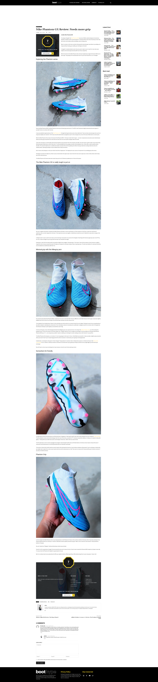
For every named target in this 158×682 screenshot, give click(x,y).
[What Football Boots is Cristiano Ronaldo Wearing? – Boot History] (118, 82)
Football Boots (39, 26)
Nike (48, 601)
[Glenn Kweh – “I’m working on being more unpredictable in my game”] (118, 47)
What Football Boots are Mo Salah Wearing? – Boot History (109, 89)
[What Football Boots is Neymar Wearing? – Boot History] (118, 76)
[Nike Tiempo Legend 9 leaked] (118, 102)
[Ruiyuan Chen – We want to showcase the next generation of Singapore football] (118, 40)
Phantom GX (52, 601)
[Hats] (40, 607)
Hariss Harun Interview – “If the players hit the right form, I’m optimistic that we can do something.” (109, 55)
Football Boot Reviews (43, 601)
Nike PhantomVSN (75, 38)
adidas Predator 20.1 (85, 329)
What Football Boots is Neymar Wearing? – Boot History (109, 75)
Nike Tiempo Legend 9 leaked (109, 102)
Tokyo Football (97, 436)
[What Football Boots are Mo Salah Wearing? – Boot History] (118, 90)
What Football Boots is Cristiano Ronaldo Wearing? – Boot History (109, 83)
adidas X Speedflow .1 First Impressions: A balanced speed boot (109, 95)
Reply (41, 632)
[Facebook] (86, 676)
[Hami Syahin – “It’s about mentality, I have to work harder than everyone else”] (118, 32)
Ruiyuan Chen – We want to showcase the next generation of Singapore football (109, 40)
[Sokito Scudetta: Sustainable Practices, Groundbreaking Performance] (118, 64)
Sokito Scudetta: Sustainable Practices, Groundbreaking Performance (109, 64)
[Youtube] (90, 676)
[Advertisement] (79, 14)
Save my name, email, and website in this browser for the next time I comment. (52, 659)
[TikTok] (45, 610)
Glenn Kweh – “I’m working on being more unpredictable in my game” (110, 47)
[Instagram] (83, 676)
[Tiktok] (93, 676)
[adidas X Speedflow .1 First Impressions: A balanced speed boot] (118, 96)
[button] (110, 2)
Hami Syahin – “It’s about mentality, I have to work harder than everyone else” (109, 32)
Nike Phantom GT (57, 133)
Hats (38, 32)
